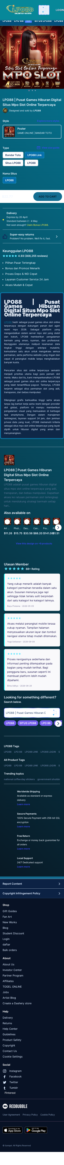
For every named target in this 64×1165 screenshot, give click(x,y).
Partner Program (13, 975)
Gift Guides (10, 911)
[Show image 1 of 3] (29, 90)
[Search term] (44, 10)
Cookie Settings (12, 1056)
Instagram (15, 1071)
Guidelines (9, 1034)
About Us (8, 964)
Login (6, 939)
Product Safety (12, 1039)
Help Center (10, 1028)
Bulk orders (10, 950)
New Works (10, 922)
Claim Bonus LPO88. (38, 224)
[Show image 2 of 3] (32, 90)
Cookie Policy (47, 1114)
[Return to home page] (20, 10)
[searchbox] (32, 712)
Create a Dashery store (17, 1003)
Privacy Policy (30, 1114)
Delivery (8, 1017)
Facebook (15, 1076)
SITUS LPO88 (43, 20)
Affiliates (8, 981)
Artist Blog (9, 997)
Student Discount (13, 933)
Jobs (6, 992)
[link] (10, 723)
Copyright (9, 1045)
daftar (6, 944)
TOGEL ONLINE (12, 986)
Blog (5, 927)
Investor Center (12, 970)
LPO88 (7, 20)
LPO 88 (22, 20)
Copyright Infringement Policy (21, 893)
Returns (7, 1023)
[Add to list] (7, 521)
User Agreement (11, 1114)
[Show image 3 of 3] (35, 90)
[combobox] (44, 10)
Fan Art (7, 916)
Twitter (13, 1082)
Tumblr (13, 1087)
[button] (46, 527)
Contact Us (10, 1051)
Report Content (12, 883)
